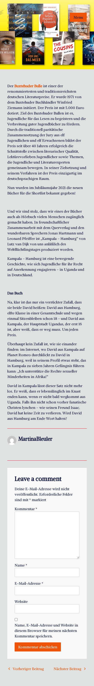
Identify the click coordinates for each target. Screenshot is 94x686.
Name (21, 565)
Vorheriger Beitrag (28, 668)
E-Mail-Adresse (29, 583)
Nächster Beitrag (67, 668)
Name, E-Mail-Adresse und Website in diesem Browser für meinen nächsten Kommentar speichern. (46, 630)
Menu (78, 17)
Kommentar (26, 509)
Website (21, 601)
